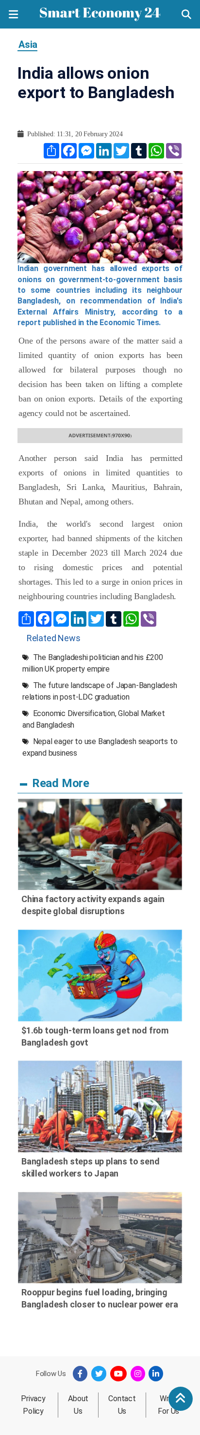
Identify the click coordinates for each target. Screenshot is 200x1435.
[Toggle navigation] (13, 14)
